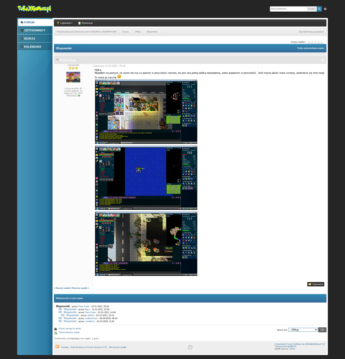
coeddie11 (90, 321)
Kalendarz (32, 46)
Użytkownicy (34, 30)
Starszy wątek (63, 288)
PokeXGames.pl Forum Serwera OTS (88, 347)
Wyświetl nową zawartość (311, 32)
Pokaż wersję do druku (70, 328)
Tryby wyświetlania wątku (310, 48)
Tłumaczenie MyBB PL (286, 346)
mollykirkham (91, 318)
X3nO (292, 349)
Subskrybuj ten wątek (69, 332)
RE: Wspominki (67, 309)
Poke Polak (68, 60)
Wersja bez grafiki (117, 347)
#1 (322, 60)
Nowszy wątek (79, 288)
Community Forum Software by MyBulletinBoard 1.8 (300, 344)
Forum (29, 22)
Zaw (325, 9)
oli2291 (90, 315)
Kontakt (65, 347)
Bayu (87, 309)
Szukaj (29, 38)
